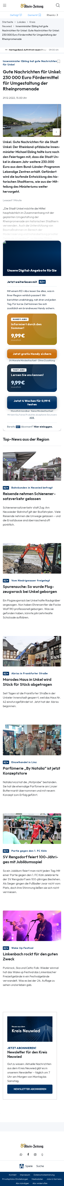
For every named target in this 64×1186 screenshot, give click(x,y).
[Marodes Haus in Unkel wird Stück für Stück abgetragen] (32, 651)
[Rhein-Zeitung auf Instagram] (35, 1154)
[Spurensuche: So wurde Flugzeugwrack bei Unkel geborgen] (32, 558)
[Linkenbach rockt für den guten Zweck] (32, 925)
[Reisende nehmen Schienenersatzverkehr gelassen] (32, 465)
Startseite (7, 22)
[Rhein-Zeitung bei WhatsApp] (21, 1154)
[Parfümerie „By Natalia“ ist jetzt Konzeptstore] (32, 739)
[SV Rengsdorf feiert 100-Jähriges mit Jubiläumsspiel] (32, 828)
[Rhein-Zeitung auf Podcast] (42, 1154)
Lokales (21, 22)
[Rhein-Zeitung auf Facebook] (28, 1154)
